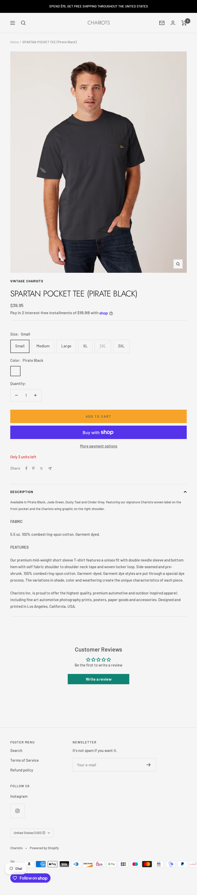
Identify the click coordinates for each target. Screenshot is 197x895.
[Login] (173, 23)
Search (16, 750)
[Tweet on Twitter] (41, 468)
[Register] (148, 765)
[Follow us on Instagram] (17, 811)
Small (20, 346)
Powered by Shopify (44, 848)
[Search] (23, 23)
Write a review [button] (99, 679)
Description (21, 492)
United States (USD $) (29, 833)
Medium (43, 346)
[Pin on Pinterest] (33, 468)
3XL (121, 346)
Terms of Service (24, 760)
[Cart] (184, 22)
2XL (103, 346)
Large (66, 346)
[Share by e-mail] (50, 468)
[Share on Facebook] (26, 468)
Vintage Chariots (26, 281)
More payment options (98, 446)
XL (85, 346)
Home (14, 42)
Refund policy (21, 770)
